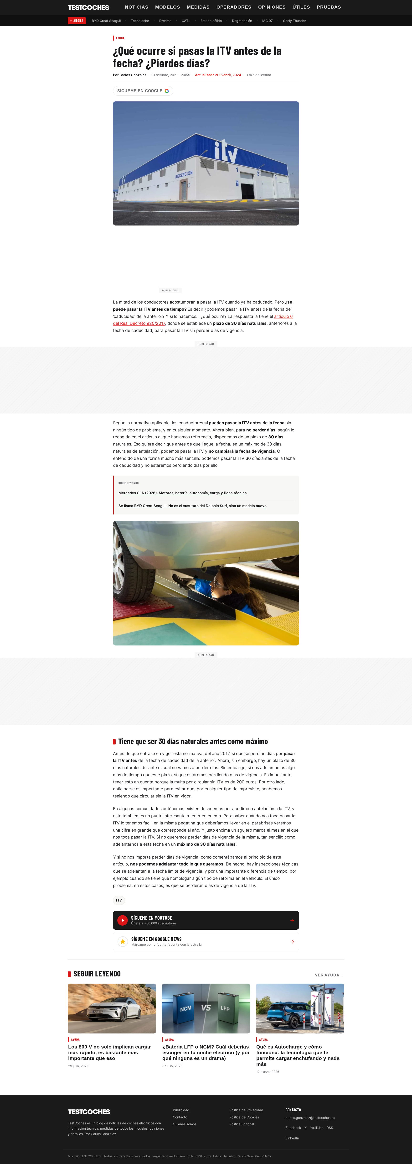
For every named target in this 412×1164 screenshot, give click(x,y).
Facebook (293, 1128)
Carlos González (132, 75)
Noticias (137, 7)
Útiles (301, 7)
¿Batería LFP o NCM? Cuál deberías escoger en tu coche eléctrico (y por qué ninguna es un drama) (206, 1052)
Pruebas (329, 7)
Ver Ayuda (329, 975)
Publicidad (181, 1110)
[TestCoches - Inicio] (89, 7)
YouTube (316, 1128)
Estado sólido (211, 21)
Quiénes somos (184, 1124)
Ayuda (120, 38)
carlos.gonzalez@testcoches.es (310, 1118)
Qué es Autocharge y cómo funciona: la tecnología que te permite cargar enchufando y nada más (298, 1055)
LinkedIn (292, 1138)
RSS (330, 1128)
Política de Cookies (244, 1117)
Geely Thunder (294, 21)
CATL (186, 21)
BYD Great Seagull (106, 21)
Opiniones (272, 7)
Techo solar (140, 21)
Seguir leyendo (97, 973)
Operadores (234, 7)
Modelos (167, 7)
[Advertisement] (217, 261)
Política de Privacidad (246, 1110)
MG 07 (267, 21)
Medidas (198, 7)
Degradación (242, 21)
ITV (119, 900)
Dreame (165, 21)
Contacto (180, 1117)
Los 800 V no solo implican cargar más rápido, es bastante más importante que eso (109, 1052)
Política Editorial (241, 1124)
